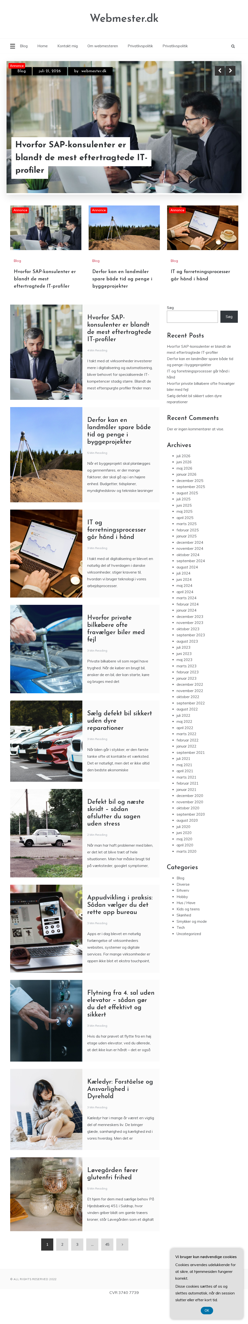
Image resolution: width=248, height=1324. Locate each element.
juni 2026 (184, 486)
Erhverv (183, 915)
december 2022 (190, 709)
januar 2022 (186, 770)
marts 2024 (186, 622)
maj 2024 (184, 610)
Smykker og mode (192, 946)
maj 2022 (184, 746)
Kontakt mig (67, 46)
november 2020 (190, 826)
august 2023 (187, 665)
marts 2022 (186, 758)
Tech (181, 952)
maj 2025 (184, 536)
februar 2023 (188, 696)
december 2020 (190, 820)
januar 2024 (186, 634)
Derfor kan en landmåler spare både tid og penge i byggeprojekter (78, 158)
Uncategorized (189, 958)
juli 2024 (183, 597)
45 (107, 1269)
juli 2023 (183, 672)
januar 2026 (186, 498)
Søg (170, 332)
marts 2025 (186, 548)
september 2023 (191, 659)
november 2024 (190, 573)
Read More (221, 158)
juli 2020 (183, 851)
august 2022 (187, 733)
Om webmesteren (102, 46)
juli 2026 (183, 480)
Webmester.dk (124, 19)
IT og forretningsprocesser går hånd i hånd (116, 554)
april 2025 (185, 542)
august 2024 (187, 591)
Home (42, 46)
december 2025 (190, 505)
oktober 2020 (188, 832)
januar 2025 (186, 560)
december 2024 (190, 567)
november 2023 (190, 647)
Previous (220, 71)
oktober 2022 (188, 721)
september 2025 (191, 511)
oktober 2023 (188, 653)
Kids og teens (188, 933)
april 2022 (185, 752)
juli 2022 (183, 740)
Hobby (182, 921)
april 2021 (185, 795)
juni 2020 (184, 857)
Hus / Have (186, 927)
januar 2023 (186, 703)
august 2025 (187, 517)
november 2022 (190, 715)
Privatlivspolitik (140, 46)
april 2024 (185, 616)
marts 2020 (186, 876)
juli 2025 (183, 523)
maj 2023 (184, 684)
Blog (24, 46)
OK (207, 1310)
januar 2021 (186, 814)
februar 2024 (188, 628)
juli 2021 (183, 783)
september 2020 (191, 838)
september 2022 (191, 727)
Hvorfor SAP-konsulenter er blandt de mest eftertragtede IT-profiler (45, 303)
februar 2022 (188, 764)
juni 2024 (184, 604)
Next (230, 71)
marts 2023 (186, 690)
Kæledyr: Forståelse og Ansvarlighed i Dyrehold (120, 1113)
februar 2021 (188, 807)
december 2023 (190, 641)
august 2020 (187, 845)
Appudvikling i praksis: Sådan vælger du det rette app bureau (120, 929)
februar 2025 (188, 554)
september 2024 (191, 585)
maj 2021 (184, 789)
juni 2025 (184, 530)
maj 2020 (184, 863)
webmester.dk (93, 71)
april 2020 (185, 869)
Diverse (183, 908)
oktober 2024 (188, 579)
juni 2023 (184, 678)
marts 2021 (186, 801)
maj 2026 (184, 492)
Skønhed (184, 939)
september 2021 (191, 777)
